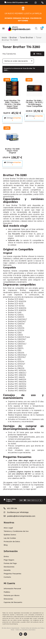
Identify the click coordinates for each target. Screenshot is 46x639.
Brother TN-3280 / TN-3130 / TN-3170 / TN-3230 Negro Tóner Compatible (34, 103)
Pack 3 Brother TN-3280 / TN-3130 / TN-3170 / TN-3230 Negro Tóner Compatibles (12, 104)
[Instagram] (25, 634)
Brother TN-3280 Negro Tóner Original (12, 151)
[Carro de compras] (41, 28)
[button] (36, 28)
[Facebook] (21, 634)
